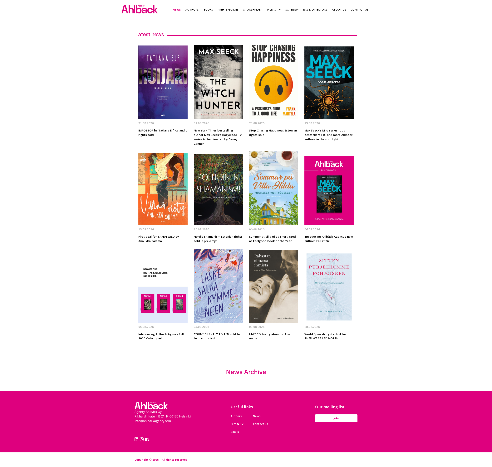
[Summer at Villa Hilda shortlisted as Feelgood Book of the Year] (273, 188)
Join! (336, 418)
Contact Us (359, 9)
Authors (192, 9)
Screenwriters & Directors (306, 9)
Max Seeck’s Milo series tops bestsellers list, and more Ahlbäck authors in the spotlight (328, 134)
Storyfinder (252, 9)
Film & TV (274, 9)
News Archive (246, 372)
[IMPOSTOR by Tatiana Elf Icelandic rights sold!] (163, 82)
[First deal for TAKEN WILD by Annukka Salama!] (163, 188)
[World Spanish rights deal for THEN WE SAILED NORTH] (329, 286)
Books (208, 9)
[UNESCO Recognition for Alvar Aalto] (273, 286)
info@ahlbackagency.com (153, 421)
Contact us (260, 424)
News (177, 9)
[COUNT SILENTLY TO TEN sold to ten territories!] (218, 286)
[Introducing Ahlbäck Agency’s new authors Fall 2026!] (329, 188)
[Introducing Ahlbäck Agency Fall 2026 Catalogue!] (163, 286)
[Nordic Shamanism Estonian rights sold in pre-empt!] (218, 188)
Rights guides (228, 9)
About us (339, 9)
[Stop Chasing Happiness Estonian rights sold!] (273, 82)
